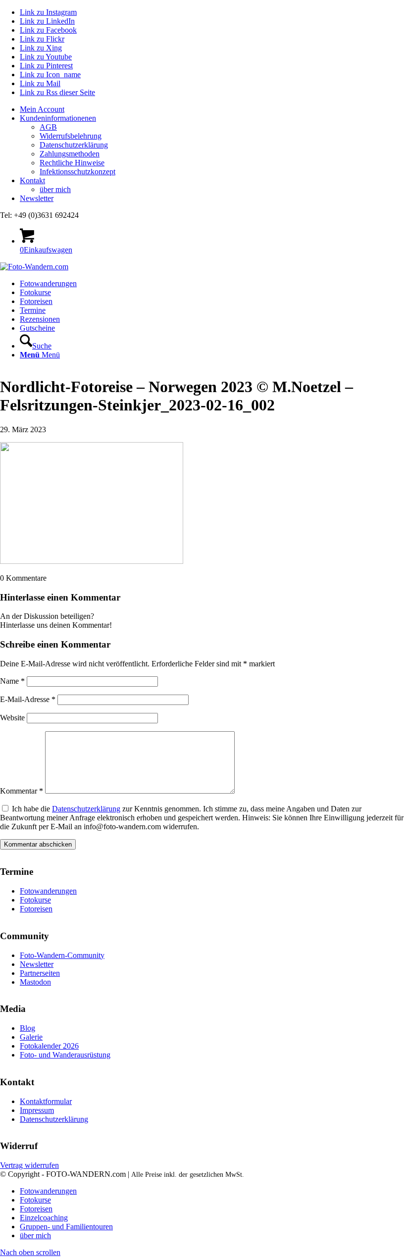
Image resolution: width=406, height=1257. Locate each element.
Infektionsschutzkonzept (77, 171)
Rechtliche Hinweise (72, 162)
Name (12, 681)
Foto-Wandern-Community (62, 955)
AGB (48, 127)
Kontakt (32, 180)
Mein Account (42, 109)
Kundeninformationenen (58, 118)
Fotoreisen (36, 909)
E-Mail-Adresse (27, 699)
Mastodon (35, 982)
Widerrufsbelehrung (71, 136)
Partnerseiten (40, 973)
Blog (27, 1028)
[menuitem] (213, 109)
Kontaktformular (46, 1101)
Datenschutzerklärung (74, 145)
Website (12, 717)
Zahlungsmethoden (70, 154)
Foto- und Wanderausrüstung (65, 1055)
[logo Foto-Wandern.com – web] (34, 266)
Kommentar (21, 791)
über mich (55, 189)
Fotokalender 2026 (49, 1046)
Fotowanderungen (48, 891)
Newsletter (36, 198)
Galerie (31, 1037)
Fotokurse (35, 900)
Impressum (37, 1110)
